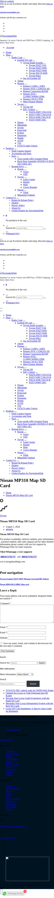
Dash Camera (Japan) (21, 151)
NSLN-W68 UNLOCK (40, 117)
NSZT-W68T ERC (37, 120)
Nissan (20, 122)
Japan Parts (11, 806)
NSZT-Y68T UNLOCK (40, 114)
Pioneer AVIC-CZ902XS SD (36, 88)
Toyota (20, 104)
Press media (11, 769)
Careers (9, 772)
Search (3, 679)
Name (3, 627)
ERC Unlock (29, 109)
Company (10, 751)
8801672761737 (8, 556)
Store (8, 796)
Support (9, 767)
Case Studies (11, 759)
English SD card (24, 60)
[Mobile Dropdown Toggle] (12, 55)
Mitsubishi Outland (26, 195)
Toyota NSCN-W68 (38, 73)
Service (9, 756)
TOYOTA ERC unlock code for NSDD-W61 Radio (30, 690)
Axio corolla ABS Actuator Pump (32, 158)
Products (10, 148)
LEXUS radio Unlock (27, 146)
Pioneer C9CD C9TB (33, 99)
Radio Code (17, 57)
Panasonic (21, 135)
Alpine (20, 81)
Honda (20, 138)
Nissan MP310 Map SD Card (19, 495)
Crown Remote (30, 187)
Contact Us (11, 197)
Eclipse (20, 133)
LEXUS (9, 801)
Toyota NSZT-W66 (38, 68)
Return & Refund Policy (23, 200)
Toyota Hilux (35, 75)
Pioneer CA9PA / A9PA (34, 86)
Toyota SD (28, 107)
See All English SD (32, 78)
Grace (26, 171)
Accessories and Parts (21, 153)
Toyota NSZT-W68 (38, 70)
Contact (9, 774)
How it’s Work (12, 754)
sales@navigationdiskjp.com (10, 12)
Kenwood (21, 130)
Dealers (15, 203)
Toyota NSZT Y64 (37, 65)
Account (10, 47)
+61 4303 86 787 (8, 838)
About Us (16, 208)
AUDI (20, 140)
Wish (25, 184)
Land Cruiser (29, 179)
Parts (14, 156)
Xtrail (25, 192)
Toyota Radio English (33, 63)
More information (8, 674)
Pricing (9, 761)
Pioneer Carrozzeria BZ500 (35, 91)
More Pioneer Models (33, 101)
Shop (8, 55)
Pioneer (20, 83)
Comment (5, 603)
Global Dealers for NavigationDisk (27, 210)
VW (19, 143)
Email (3, 632)
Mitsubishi (22, 125)
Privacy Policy (18, 205)
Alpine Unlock (12, 788)
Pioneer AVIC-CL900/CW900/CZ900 (33, 95)
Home (8, 52)
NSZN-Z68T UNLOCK (40, 112)
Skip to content (7, 1)
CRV (25, 174)
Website (3, 638)
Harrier (26, 182)
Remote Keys (18, 166)
